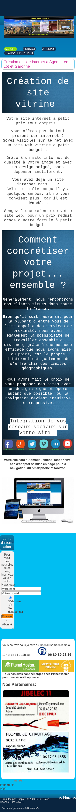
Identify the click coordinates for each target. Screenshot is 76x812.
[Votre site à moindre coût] (39, 36)
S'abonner (14, 601)
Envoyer (7, 616)
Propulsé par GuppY (13, 799)
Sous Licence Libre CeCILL (24, 800)
